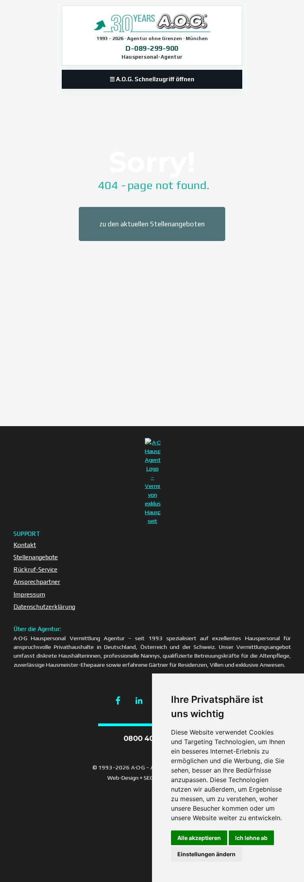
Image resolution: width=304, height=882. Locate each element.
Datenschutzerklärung (44, 606)
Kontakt (24, 544)
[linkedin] (139, 700)
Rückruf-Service (35, 569)
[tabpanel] (152, 172)
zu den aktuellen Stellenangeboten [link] (152, 224)
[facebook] (118, 700)
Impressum (29, 594)
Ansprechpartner (36, 581)
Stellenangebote (35, 557)
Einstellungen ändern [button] (206, 854)
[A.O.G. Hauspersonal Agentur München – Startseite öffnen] (152, 22)
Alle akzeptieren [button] (199, 837)
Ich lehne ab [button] (251, 837)
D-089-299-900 (152, 48)
